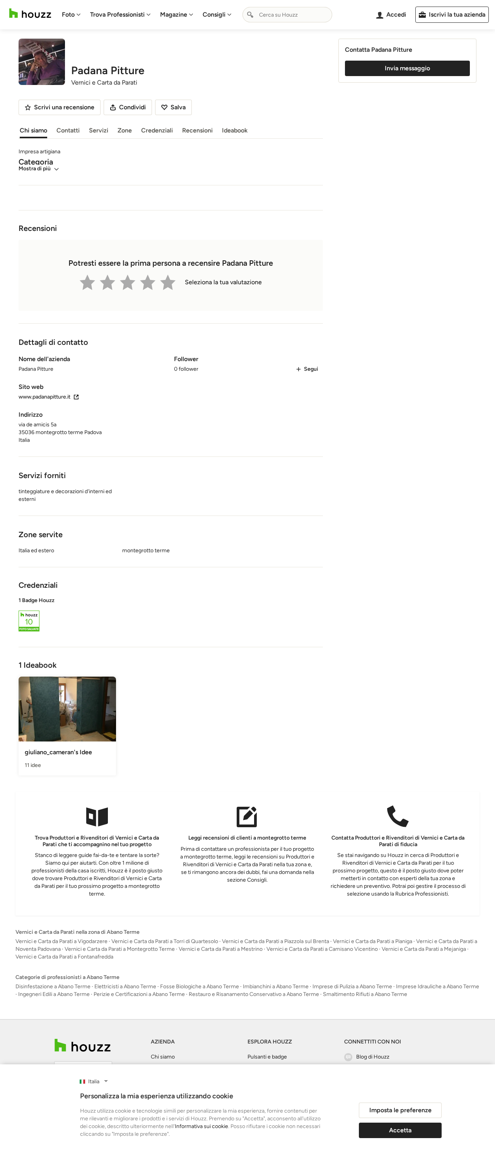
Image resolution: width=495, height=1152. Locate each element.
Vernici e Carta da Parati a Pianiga (372, 941)
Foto (68, 14)
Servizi (98, 130)
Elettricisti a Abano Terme (125, 986)
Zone (125, 130)
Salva (178, 107)
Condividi (132, 107)
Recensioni (197, 130)
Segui (311, 369)
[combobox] (287, 14)
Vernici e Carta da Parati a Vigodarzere (61, 941)
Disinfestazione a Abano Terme (52, 986)
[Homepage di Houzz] (30, 13)
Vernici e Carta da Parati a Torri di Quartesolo (164, 941)
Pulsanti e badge (267, 1057)
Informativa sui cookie (201, 1126)
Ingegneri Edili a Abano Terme (54, 994)
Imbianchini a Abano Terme (276, 986)
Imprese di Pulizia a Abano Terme (352, 986)
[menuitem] (71, 14)
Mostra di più (35, 168)
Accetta (400, 1130)
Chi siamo (33, 130)
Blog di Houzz (372, 1057)
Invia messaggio (407, 68)
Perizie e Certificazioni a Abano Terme (139, 994)
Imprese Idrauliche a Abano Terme (437, 986)
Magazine (173, 14)
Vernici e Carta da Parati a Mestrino (221, 949)
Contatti (68, 130)
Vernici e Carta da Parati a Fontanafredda (64, 956)
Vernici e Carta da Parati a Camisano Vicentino (322, 949)
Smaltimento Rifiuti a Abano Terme (365, 994)
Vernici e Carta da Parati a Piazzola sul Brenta (275, 941)
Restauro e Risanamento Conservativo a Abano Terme (254, 994)
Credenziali (157, 130)
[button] (171, 616)
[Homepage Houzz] (82, 1045)
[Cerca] (250, 14)
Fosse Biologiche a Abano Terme (199, 986)
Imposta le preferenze (400, 1110)
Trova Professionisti (117, 14)
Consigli (214, 14)
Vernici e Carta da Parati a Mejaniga (424, 949)
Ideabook (235, 130)
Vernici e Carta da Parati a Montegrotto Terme (120, 949)
